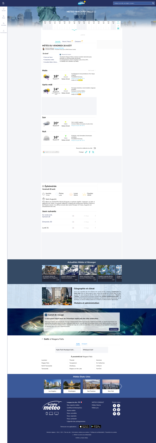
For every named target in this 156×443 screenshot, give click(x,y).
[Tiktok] (118, 413)
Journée (57, 41)
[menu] (3, 3)
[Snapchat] (114, 409)
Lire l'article (113, 329)
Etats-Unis (47, 7)
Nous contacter (72, 419)
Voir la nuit (91, 70)
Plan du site (67, 432)
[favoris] (95, 12)
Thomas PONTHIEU (59, 48)
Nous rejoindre (71, 416)
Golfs (78, 344)
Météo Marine (96, 405)
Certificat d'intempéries (74, 408)
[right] (120, 271)
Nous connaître (72, 413)
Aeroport (84, 344)
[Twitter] (118, 405)
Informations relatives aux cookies (80, 432)
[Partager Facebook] (90, 152)
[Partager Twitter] (93, 152)
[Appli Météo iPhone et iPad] (84, 426)
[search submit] (153, 3)
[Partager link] (86, 152)
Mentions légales (51, 432)
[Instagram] (118, 409)
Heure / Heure (66, 41)
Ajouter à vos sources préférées (52, 152)
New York (52, 7)
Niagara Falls (57, 7)
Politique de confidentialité (97, 432)
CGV (61, 432)
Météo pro (95, 408)
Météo (43, 7)
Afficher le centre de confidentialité (82, 434)
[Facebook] (114, 405)
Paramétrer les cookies (111, 432)
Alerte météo (71, 410)
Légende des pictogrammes (76, 421)
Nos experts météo (73, 405)
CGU (58, 432)
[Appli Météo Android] (96, 426)
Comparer (78, 41)
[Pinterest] (114, 413)
